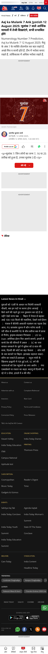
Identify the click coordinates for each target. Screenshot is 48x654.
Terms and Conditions (32, 407)
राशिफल (23, 16)
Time (26, 486)
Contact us (28, 382)
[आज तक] (4, 8)
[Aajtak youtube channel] (44, 629)
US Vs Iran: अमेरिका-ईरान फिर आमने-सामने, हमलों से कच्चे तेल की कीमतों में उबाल (22, 338)
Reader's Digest (31, 479)
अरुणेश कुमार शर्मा (16, 133)
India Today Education (11, 445)
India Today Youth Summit (9, 530)
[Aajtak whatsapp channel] (17, 629)
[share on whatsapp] (44, 608)
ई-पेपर (31, 3)
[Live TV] (39, 8)
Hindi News (5, 15)
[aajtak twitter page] (31, 629)
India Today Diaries (32, 438)
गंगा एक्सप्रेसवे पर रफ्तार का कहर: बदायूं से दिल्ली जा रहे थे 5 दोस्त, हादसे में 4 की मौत (22, 369)
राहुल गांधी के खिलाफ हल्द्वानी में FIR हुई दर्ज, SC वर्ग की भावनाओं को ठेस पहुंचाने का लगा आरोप (21, 361)
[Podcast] (27, 8)
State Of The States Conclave (32, 530)
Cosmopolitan (7, 479)
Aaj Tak (24, 3)
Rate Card (27, 399)
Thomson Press (31, 450)
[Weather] (21, 8)
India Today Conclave (11, 514)
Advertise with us (7, 390)
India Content (30, 561)
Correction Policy (7, 415)
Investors (4, 399)
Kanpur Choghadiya (32, 580)
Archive (41, 602)
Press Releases (29, 415)
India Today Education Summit (11, 542)
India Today (43, 3)
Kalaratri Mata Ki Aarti (11, 591)
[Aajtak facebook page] (24, 629)
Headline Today (31, 568)
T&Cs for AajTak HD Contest (11, 423)
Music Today (7, 486)
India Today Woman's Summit (33, 517)
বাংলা (36, 3)
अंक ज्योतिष (33, 16)
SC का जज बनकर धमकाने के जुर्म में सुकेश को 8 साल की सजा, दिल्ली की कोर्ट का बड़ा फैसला (21, 346)
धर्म (15, 16)
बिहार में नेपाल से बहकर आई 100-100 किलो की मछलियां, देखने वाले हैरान (23, 319)
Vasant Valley (7, 438)
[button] (42, 650)
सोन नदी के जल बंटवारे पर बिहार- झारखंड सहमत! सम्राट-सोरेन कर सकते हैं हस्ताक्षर (23, 354)
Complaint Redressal (31, 390)
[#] (39, 147)
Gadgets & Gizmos (9, 492)
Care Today (6, 561)
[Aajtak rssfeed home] (37, 629)
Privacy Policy (6, 407)
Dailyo (20, 602)
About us (4, 382)
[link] (46, 2)
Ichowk (30, 602)
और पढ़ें (23, 165)
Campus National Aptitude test (9, 460)
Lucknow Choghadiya (11, 580)
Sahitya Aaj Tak (8, 508)
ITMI (3, 451)
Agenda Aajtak (30, 508)
